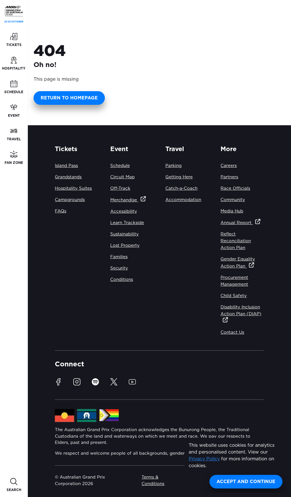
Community (233, 200)
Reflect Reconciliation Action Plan (236, 241)
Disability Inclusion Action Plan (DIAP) (241, 310)
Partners (229, 177)
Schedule (120, 166)
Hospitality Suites (73, 188)
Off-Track (120, 188)
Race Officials (235, 188)
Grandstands (68, 177)
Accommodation (183, 200)
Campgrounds (70, 200)
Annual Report (237, 223)
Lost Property (125, 245)
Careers (229, 166)
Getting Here (179, 177)
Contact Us (232, 332)
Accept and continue (246, 481)
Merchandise (124, 200)
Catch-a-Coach (181, 188)
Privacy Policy (204, 459)
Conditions (121, 279)
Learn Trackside (127, 223)
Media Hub (232, 211)
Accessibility (123, 211)
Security (119, 268)
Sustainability (124, 234)
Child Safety (234, 296)
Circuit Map (122, 177)
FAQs (60, 211)
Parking (173, 166)
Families (119, 257)
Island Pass (66, 166)
